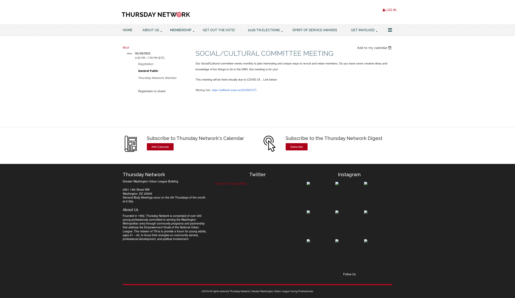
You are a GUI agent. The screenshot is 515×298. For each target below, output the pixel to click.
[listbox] (374, 47)
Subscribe (296, 146)
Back (126, 47)
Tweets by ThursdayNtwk (231, 183)
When (129, 53)
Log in (390, 10)
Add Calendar (160, 146)
